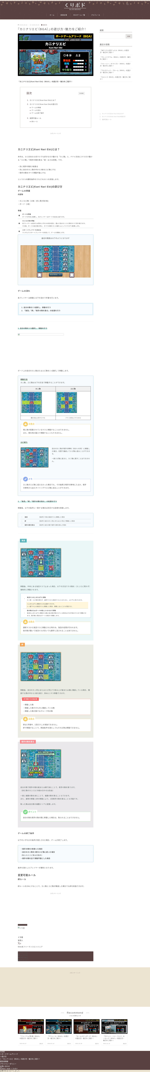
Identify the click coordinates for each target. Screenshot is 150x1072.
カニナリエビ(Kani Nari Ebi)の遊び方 (44, 104)
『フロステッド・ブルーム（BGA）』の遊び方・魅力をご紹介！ (115, 71)
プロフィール (95, 15)
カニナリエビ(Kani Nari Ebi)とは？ (43, 100)
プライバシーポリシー (8, 1064)
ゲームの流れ (36, 110)
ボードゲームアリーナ (10, 1054)
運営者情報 (4, 1061)
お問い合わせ (5, 1066)
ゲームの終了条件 (38, 113)
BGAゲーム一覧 (79, 15)
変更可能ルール (35, 118)
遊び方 (45, 25)
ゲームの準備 (36, 107)
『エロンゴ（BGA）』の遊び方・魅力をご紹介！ (115, 78)
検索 (129, 36)
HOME (2, 1052)
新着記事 (64, 15)
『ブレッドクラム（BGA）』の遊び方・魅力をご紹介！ (115, 58)
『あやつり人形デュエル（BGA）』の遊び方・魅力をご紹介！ (114, 51)
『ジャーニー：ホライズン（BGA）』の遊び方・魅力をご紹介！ (115, 65)
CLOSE (81, 93)
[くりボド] (75, 5)
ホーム (52, 15)
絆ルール (35, 121)
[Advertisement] (55, 141)
